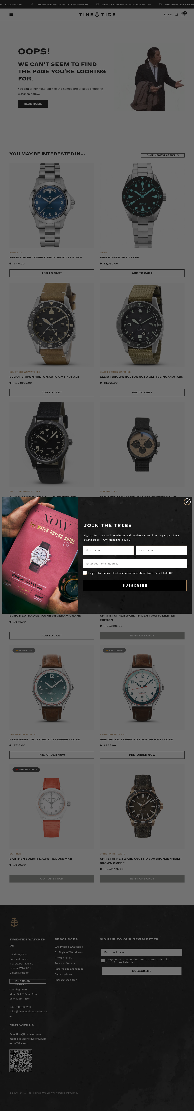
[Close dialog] (187, 502)
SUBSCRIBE (135, 585)
